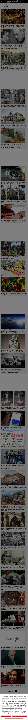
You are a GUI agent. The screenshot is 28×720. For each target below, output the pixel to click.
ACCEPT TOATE (14, 716)
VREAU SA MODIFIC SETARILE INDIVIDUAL (14, 718)
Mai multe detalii (16, 699)
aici (7, 704)
